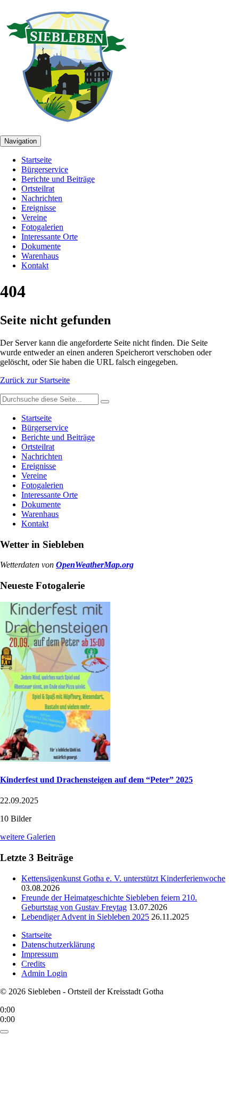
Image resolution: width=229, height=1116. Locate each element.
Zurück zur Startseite (35, 380)
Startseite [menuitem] (36, 934)
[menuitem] (36, 159)
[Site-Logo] (66, 130)
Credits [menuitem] (33, 963)
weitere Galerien (27, 836)
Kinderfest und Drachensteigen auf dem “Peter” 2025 (96, 779)
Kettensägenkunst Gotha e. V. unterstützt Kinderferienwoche (123, 878)
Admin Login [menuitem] (44, 973)
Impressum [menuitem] (39, 954)
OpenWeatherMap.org (95, 564)
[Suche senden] (105, 401)
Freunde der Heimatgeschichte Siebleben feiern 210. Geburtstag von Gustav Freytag (109, 902)
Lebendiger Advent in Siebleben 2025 (85, 916)
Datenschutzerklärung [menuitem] (58, 944)
